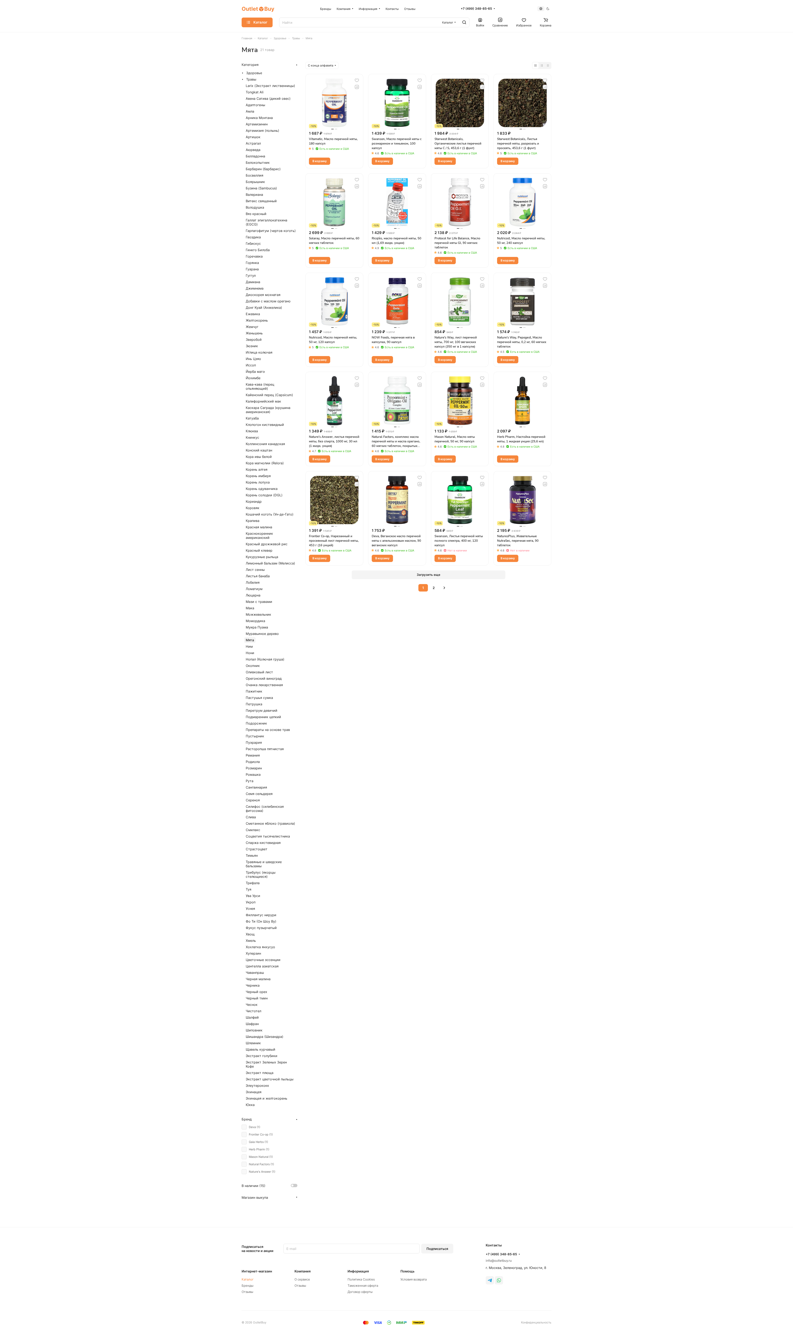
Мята (250, 640)
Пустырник (255, 736)
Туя (248, 889)
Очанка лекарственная (264, 685)
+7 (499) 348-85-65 (476, 9)
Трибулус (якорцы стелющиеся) (260, 874)
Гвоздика (253, 237)
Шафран (252, 1024)
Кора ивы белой (259, 457)
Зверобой (254, 339)
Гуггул (251, 275)
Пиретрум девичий (261, 710)
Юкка (250, 1105)
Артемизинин (257, 124)
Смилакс (253, 830)
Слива (251, 817)
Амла (250, 111)
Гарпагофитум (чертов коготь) (271, 231)
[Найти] (464, 22)
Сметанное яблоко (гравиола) (270, 823)
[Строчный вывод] (542, 65)
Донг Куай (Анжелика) (264, 307)
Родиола (253, 762)
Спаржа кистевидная (263, 843)
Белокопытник (258, 162)
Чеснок (252, 1005)
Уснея (250, 908)
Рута (249, 781)
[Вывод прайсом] (548, 65)
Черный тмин (257, 998)
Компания (302, 1271)
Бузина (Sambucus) (261, 188)
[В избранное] (357, 80)
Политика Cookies (361, 1279)
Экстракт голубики (261, 1056)
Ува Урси (253, 896)
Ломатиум (254, 589)
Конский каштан (259, 450)
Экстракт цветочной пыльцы (269, 1079)
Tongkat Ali (255, 92)
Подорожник (256, 723)
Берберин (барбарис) (263, 169)
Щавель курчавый (260, 1049)
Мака (250, 608)
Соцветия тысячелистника (268, 836)
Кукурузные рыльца (262, 557)
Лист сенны (255, 570)
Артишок (253, 137)
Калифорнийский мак (263, 401)
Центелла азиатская (262, 966)
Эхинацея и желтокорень (266, 1098)
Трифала (253, 883)
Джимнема (255, 288)
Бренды (247, 1286)
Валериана (254, 194)
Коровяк (252, 508)
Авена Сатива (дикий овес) (268, 98)
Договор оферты (360, 1292)
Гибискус (253, 243)
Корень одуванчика (262, 489)
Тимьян (252, 855)
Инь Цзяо (253, 359)
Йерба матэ (255, 371)
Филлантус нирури (261, 915)
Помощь (407, 1271)
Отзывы (247, 1292)
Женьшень (254, 333)
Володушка (255, 207)
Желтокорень (257, 320)
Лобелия (253, 582)
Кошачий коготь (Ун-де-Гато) (269, 514)
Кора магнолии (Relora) (265, 463)
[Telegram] (490, 1280)
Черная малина (258, 979)
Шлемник (253, 1043)
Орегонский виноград (264, 678)
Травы (251, 79)
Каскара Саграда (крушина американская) (268, 410)
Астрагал (253, 143)
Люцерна (253, 595)
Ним (249, 646)
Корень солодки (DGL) (264, 495)
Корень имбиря (258, 476)
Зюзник (252, 346)
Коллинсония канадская (265, 444)
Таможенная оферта (363, 1286)
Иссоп (251, 365)
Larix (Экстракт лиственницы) (270, 86)
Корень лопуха (258, 482)
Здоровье (254, 73)
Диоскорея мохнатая (263, 295)
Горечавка (254, 256)
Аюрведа (253, 150)
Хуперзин (253, 953)
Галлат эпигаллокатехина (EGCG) (266, 222)
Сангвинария (256, 787)
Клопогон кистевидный (265, 425)
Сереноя (253, 800)
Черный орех (256, 992)
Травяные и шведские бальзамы (264, 864)
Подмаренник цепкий (263, 717)
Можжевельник (258, 614)
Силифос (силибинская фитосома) (265, 808)
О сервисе (302, 1279)
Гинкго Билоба (258, 250)
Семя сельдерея (259, 794)
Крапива (252, 521)
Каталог (248, 1279)
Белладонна (255, 156)
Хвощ (250, 934)
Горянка (252, 263)
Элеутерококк (257, 1085)
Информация (358, 1271)
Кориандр (254, 501)
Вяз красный (256, 214)
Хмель (251, 940)
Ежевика (253, 314)
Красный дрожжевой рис (266, 544)
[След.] (444, 588)
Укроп (250, 902)
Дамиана (253, 282)
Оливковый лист (259, 672)
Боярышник (255, 182)
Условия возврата (413, 1279)
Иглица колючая (259, 352)
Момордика (255, 621)
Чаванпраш (255, 973)
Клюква (252, 431)
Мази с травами (259, 602)
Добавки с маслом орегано (268, 301)
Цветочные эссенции (263, 960)
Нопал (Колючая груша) (265, 659)
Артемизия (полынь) (262, 130)
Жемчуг (252, 327)
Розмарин (254, 768)
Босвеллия (254, 175)
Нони (250, 653)
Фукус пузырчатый (261, 928)
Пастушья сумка (259, 698)
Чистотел (253, 1011)
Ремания (253, 755)
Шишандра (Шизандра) (264, 1037)
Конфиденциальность (536, 1322)
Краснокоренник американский (259, 535)
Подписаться (437, 1249)
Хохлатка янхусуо (260, 947)
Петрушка (254, 704)
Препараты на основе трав (268, 730)
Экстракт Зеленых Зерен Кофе (266, 1064)
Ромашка (253, 774)
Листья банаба (258, 576)
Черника (253, 985)
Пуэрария (254, 742)
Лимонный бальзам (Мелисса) (270, 563)
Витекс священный (261, 201)
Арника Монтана (259, 118)
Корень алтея (256, 469)
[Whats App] (499, 1280)
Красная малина (259, 527)
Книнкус (252, 437)
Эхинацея (253, 1092)
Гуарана (252, 269)
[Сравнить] (357, 87)
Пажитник (254, 691)
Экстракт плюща (259, 1073)
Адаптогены (255, 105)
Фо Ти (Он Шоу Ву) (261, 921)
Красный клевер (259, 550)
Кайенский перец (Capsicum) (269, 395)
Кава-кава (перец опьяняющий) (260, 386)
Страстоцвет (256, 849)
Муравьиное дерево (262, 634)
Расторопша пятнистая (265, 749)
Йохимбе (253, 378)
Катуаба (252, 418)
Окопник (253, 666)
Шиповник (254, 1030)
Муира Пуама (257, 627)
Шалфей (252, 1017)
